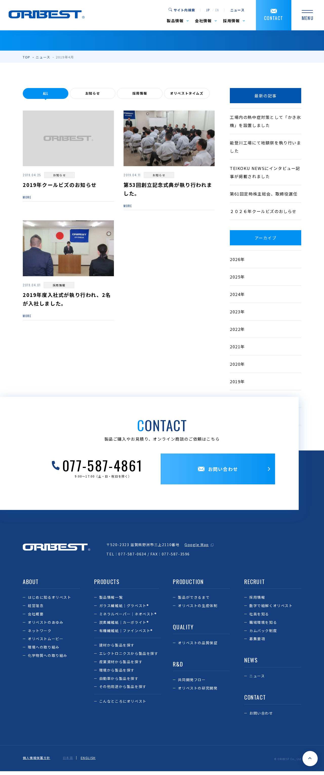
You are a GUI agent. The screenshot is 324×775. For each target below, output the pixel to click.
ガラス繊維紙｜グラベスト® (124, 605)
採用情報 (139, 93)
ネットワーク (40, 630)
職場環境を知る (263, 622)
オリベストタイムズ (186, 93)
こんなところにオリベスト (123, 701)
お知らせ (92, 93)
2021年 (237, 346)
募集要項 (257, 638)
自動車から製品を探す (119, 678)
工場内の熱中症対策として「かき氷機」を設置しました (265, 121)
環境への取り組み (43, 647)
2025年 (237, 277)
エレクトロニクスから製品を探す (128, 653)
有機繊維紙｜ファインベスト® (126, 630)
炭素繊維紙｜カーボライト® (124, 622)
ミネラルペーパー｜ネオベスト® (128, 613)
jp (208, 10)
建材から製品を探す (117, 645)
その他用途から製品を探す (123, 686)
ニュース (237, 10)
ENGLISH (88, 757)
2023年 (237, 312)
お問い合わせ (261, 713)
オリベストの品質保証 (197, 642)
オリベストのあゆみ (45, 622)
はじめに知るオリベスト (49, 597)
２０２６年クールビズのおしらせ (263, 211)
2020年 (237, 364)
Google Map (197, 544)
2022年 (237, 329)
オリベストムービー (45, 638)
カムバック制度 (263, 630)
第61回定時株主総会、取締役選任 (264, 194)
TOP (26, 57)
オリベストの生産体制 (197, 605)
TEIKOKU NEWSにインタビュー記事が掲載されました (265, 172)
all (45, 93)
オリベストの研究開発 (197, 688)
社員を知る (259, 613)
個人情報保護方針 (36, 757)
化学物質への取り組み (47, 655)
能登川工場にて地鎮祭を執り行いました (265, 147)
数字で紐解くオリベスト (271, 605)
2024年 (237, 294)
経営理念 (36, 605)
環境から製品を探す (117, 670)
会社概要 (36, 613)
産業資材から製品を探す (121, 661)
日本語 (68, 757)
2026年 (237, 259)
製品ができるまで (194, 597)
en (217, 10)
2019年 (237, 381)
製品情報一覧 (111, 597)
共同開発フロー (192, 679)
